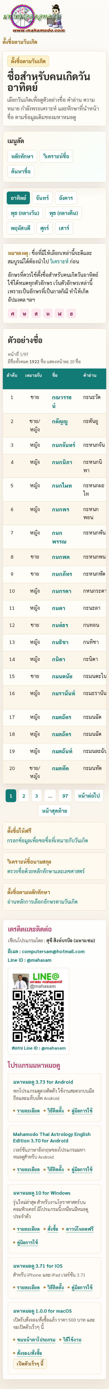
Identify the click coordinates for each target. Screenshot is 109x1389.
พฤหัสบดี (20, 228)
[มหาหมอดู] (34, 18)
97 (65, 795)
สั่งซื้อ (53, 1229)
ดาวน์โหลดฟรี (79, 1229)
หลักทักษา (22, 156)
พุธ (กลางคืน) (63, 213)
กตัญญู (60, 421)
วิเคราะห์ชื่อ (56, 156)
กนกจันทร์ (63, 444)
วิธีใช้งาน (72, 1340)
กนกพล (61, 556)
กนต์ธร (60, 625)
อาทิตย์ (18, 198)
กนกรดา (61, 590)
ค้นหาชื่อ (20, 171)
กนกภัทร (62, 573)
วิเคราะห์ (59, 261)
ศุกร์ (44, 228)
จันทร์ (42, 198)
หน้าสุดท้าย (54, 810)
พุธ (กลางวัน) (25, 213)
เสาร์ (64, 228)
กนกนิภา (62, 462)
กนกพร (60, 509)
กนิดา (58, 659)
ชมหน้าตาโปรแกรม (36, 1340)
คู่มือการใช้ (82, 1111)
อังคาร (66, 198)
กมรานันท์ (63, 693)
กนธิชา (60, 642)
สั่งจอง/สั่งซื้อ (29, 1353)
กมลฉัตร (61, 717)
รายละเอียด (28, 1111)
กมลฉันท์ (62, 751)
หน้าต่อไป (89, 795)
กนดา (58, 607)
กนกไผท (62, 485)
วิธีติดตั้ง (56, 1111)
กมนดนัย (62, 676)
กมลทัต (60, 768)
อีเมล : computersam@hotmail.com (46, 951)
